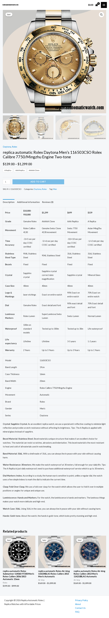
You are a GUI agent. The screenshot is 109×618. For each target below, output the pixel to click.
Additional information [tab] (28, 202)
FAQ (77, 612)
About (78, 604)
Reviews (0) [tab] (47, 202)
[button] (101, 14)
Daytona (7, 147)
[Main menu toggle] (104, 5)
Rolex (14, 147)
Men (55, 189)
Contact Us (80, 608)
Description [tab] (8, 202)
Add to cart (38, 181)
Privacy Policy (81, 600)
